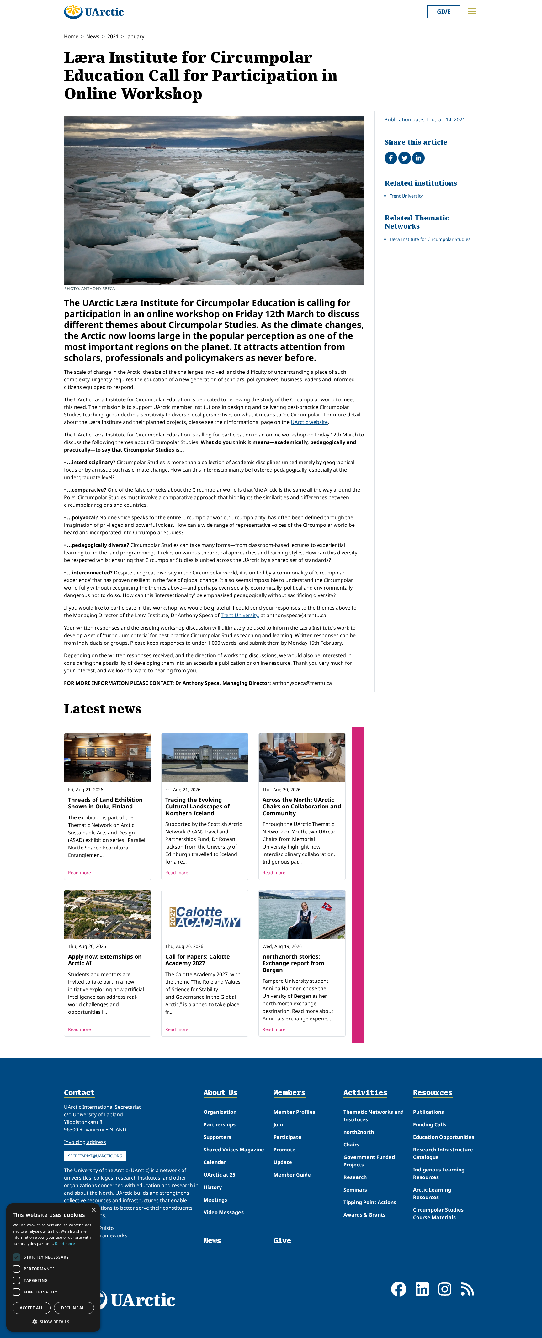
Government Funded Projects (369, 1161)
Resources (433, 1093)
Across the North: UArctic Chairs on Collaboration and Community (302, 806)
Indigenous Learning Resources (439, 1173)
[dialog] (53, 1267)
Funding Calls (429, 1124)
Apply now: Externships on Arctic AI (105, 960)
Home (71, 36)
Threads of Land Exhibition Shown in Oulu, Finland (105, 803)
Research (355, 1177)
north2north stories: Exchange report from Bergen (293, 963)
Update (283, 1162)
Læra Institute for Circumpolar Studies (430, 239)
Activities (365, 1093)
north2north (358, 1132)
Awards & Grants (364, 1214)
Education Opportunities (443, 1137)
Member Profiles (294, 1111)
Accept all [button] (31, 1307)
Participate (287, 1137)
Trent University (406, 196)
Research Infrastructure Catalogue (443, 1153)
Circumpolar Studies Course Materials (438, 1213)
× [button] (93, 1210)
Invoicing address (85, 1142)
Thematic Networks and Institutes (373, 1115)
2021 (113, 36)
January (135, 36)
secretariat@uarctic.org (95, 1156)
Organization (220, 1111)
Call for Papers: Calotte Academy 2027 (197, 960)
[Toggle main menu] (471, 11)
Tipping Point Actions (369, 1202)
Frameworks (112, 1235)
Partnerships (220, 1124)
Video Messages (224, 1212)
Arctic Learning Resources (432, 1193)
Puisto (106, 1227)
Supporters (217, 1137)
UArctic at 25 (219, 1174)
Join (278, 1124)
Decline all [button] (74, 1307)
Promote (284, 1149)
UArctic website (309, 422)
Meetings (215, 1199)
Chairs (351, 1144)
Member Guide (292, 1174)
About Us (220, 1093)
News (92, 36)
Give (444, 11)
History (213, 1187)
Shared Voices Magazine (234, 1149)
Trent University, (240, 615)
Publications (428, 1111)
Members (290, 1093)
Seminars (355, 1189)
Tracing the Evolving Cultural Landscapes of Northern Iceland (197, 806)
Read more (79, 872)
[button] (53, 1321)
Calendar (215, 1162)
